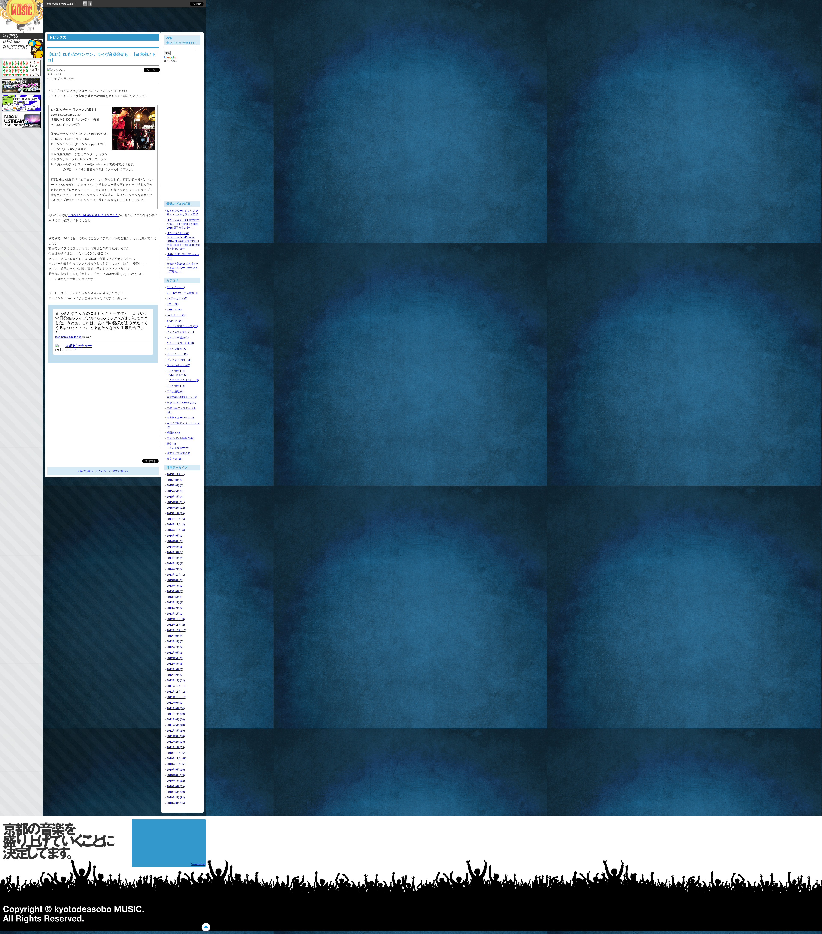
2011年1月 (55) (176, 747)
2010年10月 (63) (176, 764)
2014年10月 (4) (176, 530)
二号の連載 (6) (175, 391)
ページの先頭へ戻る (206, 927)
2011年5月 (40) (176, 725)
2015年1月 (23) (176, 513)
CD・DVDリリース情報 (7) (182, 292)
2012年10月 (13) (176, 630)
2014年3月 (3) (175, 563)
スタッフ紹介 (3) (176, 348)
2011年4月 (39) (176, 730)
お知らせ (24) (174, 320)
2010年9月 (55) (176, 769)
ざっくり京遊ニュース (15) (182, 326)
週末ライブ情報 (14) (178, 453)
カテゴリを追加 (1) (178, 337)
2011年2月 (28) (176, 741)
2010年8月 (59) (176, 775)
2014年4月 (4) (175, 557)
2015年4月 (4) (175, 496)
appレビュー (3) (176, 315)
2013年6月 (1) (175, 591)
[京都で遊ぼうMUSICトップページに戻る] (21, 32)
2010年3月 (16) (176, 803)
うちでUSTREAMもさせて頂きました (93, 215)
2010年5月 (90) (176, 791)
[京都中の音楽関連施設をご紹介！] (21, 48)
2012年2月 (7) (175, 674)
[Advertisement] (124, 20)
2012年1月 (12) (176, 680)
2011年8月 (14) (176, 708)
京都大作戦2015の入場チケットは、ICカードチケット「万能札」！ (182, 267)
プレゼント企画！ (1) (179, 359)
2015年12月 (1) (176, 474)
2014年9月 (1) (175, 535)
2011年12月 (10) (176, 686)
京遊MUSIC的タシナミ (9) (182, 397)
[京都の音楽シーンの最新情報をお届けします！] (21, 37)
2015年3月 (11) (176, 502)
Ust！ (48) (173, 304)
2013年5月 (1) (175, 596)
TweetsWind (198, 864)
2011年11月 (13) (176, 691)
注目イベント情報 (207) (180, 438)
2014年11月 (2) (176, 524)
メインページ (103, 470)
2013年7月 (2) (175, 585)
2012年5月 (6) (175, 658)
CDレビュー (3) (178, 374)
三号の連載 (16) (176, 385)
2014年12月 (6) (176, 518)
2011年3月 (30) (176, 736)
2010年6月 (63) (176, 786)
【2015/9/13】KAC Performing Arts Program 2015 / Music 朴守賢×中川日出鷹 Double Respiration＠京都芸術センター (183, 241)
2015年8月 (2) (175, 479)
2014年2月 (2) (175, 569)
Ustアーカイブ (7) (177, 298)
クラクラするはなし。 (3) (184, 380)
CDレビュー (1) (176, 287)
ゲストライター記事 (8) (180, 343)
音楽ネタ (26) (174, 458)
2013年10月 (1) (176, 574)
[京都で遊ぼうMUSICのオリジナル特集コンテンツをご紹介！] (21, 43)
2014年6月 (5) (175, 546)
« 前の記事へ (85, 470)
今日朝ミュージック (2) (180, 417)
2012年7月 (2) (175, 647)
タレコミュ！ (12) (177, 354)
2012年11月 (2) (176, 624)
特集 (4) (171, 443)
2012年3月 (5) (175, 669)
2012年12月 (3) (176, 619)
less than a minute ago (68, 337)
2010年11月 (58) (176, 758)
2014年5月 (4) (175, 552)
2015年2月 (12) (176, 507)
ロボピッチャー (78, 346)
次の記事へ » (120, 470)
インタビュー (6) (179, 447)
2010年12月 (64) (176, 752)
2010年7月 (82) (176, 780)
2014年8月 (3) (175, 541)
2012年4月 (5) (175, 663)
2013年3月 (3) (175, 602)
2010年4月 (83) (176, 797)
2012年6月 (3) (175, 652)
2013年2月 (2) (175, 608)
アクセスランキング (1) (180, 331)
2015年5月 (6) (175, 491)
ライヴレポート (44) (178, 365)
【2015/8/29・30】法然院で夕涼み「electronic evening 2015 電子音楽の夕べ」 (183, 224)
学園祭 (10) (173, 432)
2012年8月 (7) (175, 641)
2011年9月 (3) (175, 702)
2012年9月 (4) (175, 635)
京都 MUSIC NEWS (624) (181, 402)
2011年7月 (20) (176, 713)
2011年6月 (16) (176, 719)
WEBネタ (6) (174, 309)
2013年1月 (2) (175, 613)
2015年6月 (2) (175, 485)
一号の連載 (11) (176, 370)
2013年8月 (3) (175, 580)
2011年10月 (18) (176, 697)
